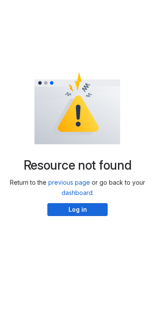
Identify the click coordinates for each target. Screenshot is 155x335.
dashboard (77, 192)
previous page (69, 182)
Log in (77, 209)
